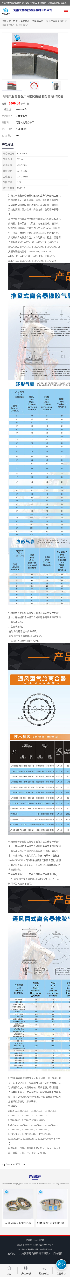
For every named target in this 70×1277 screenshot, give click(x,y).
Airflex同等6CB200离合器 (18, 1223)
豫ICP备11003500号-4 (44, 1245)
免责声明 (36, 1253)
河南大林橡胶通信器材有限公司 (29, 1250)
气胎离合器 (37, 21)
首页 (15, 21)
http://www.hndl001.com (13, 1164)
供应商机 (24, 21)
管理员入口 (47, 1253)
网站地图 (58, 1253)
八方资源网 (25, 1253)
